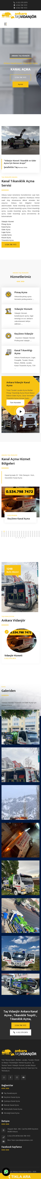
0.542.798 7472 (21, 8)
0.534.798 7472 (21, 5)
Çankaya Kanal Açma (12, 1101)
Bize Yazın (11, 1140)
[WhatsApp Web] (3, 1077)
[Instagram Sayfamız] (16, 1077)
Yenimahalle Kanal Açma (13, 1109)
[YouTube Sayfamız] (23, 1077)
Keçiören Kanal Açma (12, 1097)
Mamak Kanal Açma (11, 1105)
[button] (1, 531)
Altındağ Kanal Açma (11, 1113)
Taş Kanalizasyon (10, 1093)
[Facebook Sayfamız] (10, 1077)
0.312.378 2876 (21, 2)
